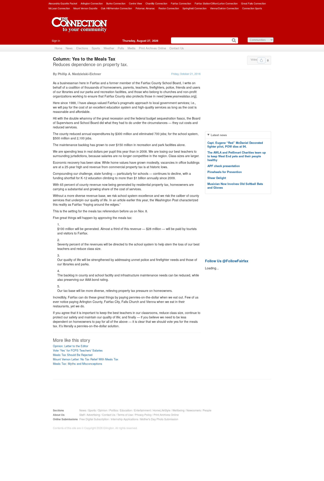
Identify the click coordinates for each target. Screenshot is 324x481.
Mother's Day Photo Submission (159, 419)
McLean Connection (59, 8)
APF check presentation (223, 166)
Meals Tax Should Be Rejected (72, 355)
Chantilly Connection (156, 3)
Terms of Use (125, 414)
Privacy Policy (143, 414)
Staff (82, 414)
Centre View (135, 3)
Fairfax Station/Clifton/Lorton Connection (216, 3)
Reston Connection (168, 8)
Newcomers (193, 410)
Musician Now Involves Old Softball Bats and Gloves (235, 186)
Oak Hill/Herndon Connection (116, 8)
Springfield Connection (194, 8)
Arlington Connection (92, 3)
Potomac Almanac (145, 8)
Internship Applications (124, 419)
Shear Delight (216, 178)
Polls (121, 48)
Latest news (219, 135)
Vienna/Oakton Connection (224, 8)
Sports (96, 48)
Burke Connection (115, 3)
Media (131, 48)
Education (126, 410)
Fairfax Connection (181, 3)
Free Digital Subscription (94, 419)
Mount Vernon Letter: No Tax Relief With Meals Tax (85, 359)
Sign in (56, 40)
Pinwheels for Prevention (224, 172)
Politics (113, 410)
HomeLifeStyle (161, 410)
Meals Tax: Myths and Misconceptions (77, 363)
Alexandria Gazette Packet (62, 3)
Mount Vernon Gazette (85, 8)
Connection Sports (252, 8)
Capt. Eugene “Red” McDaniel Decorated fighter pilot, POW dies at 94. (235, 144)
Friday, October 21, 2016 (186, 74)
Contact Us (176, 48)
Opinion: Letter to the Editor (70, 346)
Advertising (93, 414)
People (207, 410)
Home (58, 48)
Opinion (102, 410)
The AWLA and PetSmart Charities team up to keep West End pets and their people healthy (236, 156)
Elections (82, 48)
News (69, 48)
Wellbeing (178, 410)
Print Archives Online (152, 48)
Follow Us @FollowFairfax (226, 260)
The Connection (79, 28)
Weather (109, 48)
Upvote (261, 60)
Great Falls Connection (253, 3)
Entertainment (142, 410)
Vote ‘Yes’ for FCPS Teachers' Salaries (78, 350)
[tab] (238, 134)
